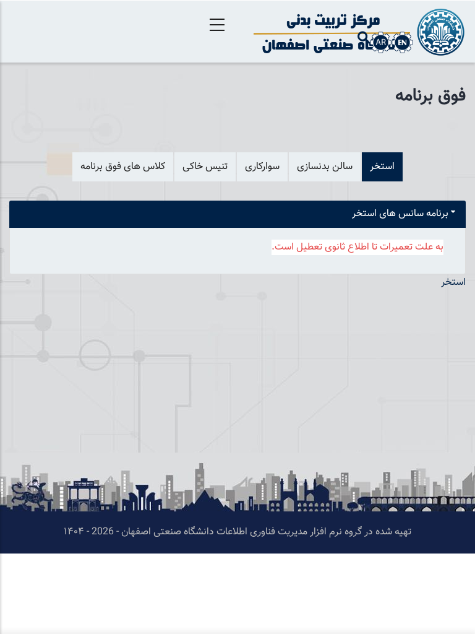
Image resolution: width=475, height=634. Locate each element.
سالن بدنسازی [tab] (325, 167)
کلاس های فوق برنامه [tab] (122, 167)
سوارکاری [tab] (262, 167)
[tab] (237, 214)
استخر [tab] (382, 167)
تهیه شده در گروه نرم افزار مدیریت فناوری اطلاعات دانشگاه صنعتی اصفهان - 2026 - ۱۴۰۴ (237, 532)
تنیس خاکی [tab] (205, 167)
